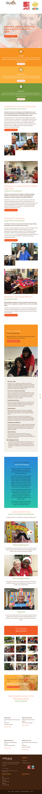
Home (9, 791)
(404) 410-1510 (7, 726)
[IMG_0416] (33, 661)
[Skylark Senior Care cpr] (33, 643)
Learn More (21, 63)
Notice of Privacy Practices (25, 791)
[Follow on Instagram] (8, 768)
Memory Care (21, 91)
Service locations (21, 701)
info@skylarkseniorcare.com (26, 762)
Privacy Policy (17, 791)
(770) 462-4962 (24, 760)
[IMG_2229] (21, 669)
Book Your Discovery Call (10, 36)
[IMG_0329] (9, 661)
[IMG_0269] (21, 652)
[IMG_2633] (33, 669)
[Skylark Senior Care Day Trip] (21, 643)
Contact (31, 791)
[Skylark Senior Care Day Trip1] (9, 643)
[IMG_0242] (9, 652)
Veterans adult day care (9, 234)
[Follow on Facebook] (2, 768)
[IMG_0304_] (33, 652)
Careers (12, 791)
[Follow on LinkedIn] (6, 768)
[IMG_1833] (9, 669)
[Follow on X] (4, 768)
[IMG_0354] (21, 661)
